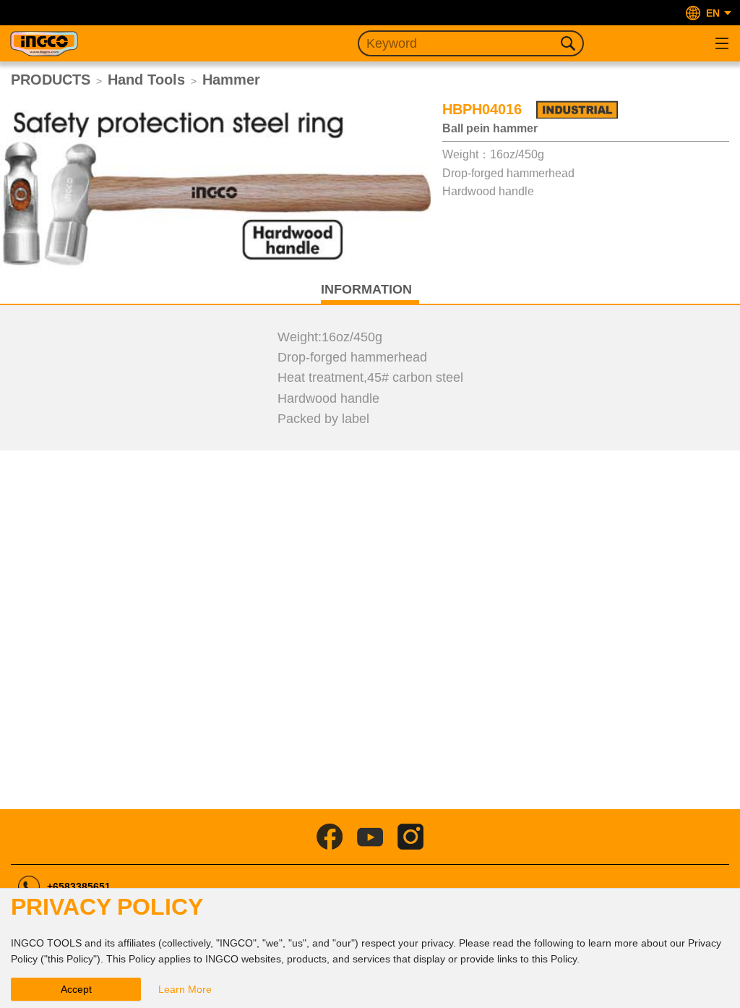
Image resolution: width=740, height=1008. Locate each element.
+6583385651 (79, 886)
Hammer (231, 79)
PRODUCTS (50, 79)
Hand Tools (146, 79)
